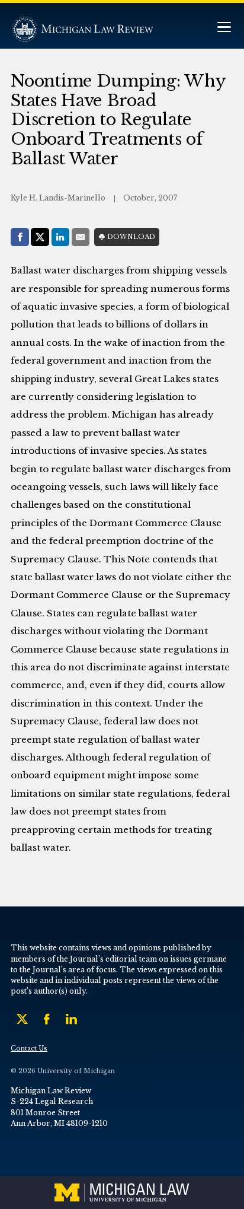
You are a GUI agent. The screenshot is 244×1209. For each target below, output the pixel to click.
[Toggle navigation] (224, 28)
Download (131, 237)
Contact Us (29, 1048)
